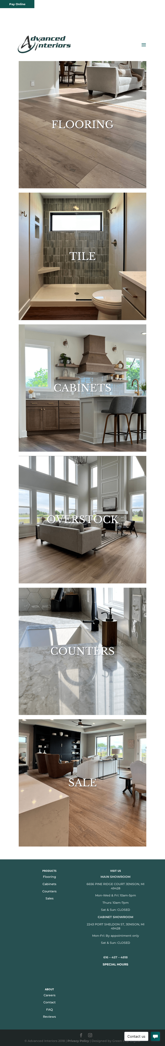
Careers (49, 995)
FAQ (49, 1010)
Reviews (49, 1017)
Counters (49, 891)
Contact (49, 1002)
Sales (49, 898)
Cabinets (49, 884)
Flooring (49, 877)
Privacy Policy (78, 1041)
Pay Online (17, 4)
